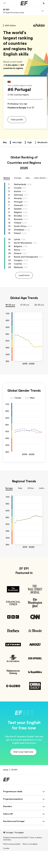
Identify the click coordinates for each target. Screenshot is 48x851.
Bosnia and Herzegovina (26, 257)
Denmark (18, 205)
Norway (18, 198)
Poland (17, 233)
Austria (17, 191)
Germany (18, 195)
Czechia (18, 264)
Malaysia (18, 267)
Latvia (17, 239)
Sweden (18, 209)
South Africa (20, 226)
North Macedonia (23, 243)
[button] (4, 3)
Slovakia (18, 216)
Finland (17, 223)
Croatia (17, 188)
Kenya (17, 250)
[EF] (24, 3)
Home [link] (5, 770)
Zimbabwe (19, 230)
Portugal (18, 202)
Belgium (18, 212)
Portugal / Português (15, 832)
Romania (18, 219)
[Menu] (43, 11)
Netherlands (20, 184)
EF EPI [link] (14, 770)
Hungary (18, 260)
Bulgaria (18, 246)
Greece (17, 253)
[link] (13, 11)
